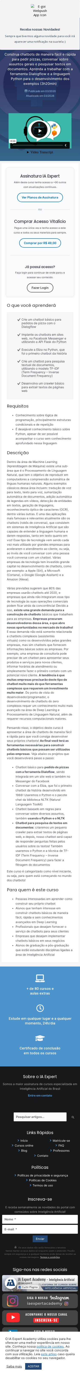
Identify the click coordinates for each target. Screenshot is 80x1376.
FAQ (61, 1145)
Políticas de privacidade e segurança (42, 1175)
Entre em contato (40, 1095)
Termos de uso (43, 1185)
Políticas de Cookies (43, 1180)
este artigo (49, 1354)
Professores (61, 1150)
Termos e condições (50, 1257)
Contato (42, 1155)
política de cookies (50, 1346)
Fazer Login (40, 287)
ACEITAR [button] (33, 1366)
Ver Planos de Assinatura (40, 197)
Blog (24, 1150)
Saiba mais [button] (14, 1366)
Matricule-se (61, 1140)
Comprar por (40, 243)
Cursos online (24, 1145)
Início (24, 1140)
